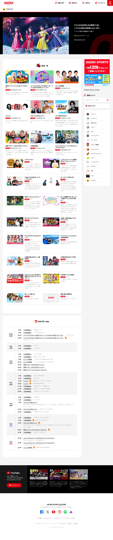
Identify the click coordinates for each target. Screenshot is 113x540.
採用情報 (75, 523)
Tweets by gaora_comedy (92, 89)
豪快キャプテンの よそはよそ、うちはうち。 (35, 370)
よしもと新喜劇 (27, 359)
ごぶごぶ (25, 381)
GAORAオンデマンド (59, 518)
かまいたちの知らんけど (30, 402)
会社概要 (69, 523)
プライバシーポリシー (51, 523)
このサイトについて (39, 523)
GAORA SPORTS (47, 518)
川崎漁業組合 (27, 330)
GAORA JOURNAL (70, 518)
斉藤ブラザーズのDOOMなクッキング (33, 365)
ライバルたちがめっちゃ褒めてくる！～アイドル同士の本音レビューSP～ (43, 335)
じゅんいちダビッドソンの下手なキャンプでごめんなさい (39, 438)
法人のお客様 (61, 523)
